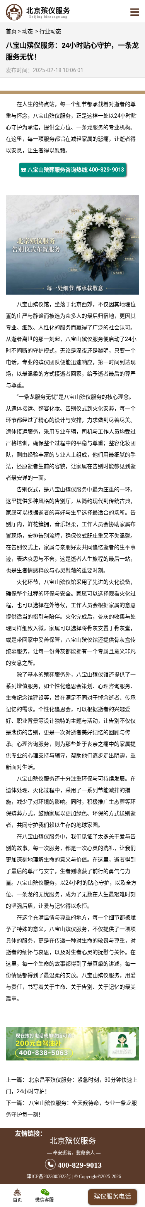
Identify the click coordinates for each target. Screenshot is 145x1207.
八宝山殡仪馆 (33, 304)
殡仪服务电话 (112, 1196)
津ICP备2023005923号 (49, 1176)
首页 (11, 31)
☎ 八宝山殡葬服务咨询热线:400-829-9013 (72, 170)
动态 (27, 31)
